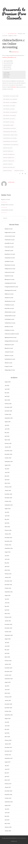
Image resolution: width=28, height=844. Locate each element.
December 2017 (8, 747)
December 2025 (8, 407)
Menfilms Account (9, 326)
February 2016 (8, 827)
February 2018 (8, 740)
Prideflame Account (9, 305)
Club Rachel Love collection (10, 99)
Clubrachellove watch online (10, 134)
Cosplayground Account (10, 283)
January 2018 (8, 744)
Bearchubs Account (9, 308)
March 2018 (7, 736)
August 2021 (7, 595)
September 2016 (9, 801)
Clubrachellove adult (8, 125)
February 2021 (8, 617)
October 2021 (8, 588)
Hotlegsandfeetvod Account (11, 341)
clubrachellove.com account (10, 141)
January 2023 (8, 534)
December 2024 (8, 450)
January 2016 (8, 830)
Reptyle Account (5, 199)
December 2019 (8, 668)
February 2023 (8, 530)
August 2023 (7, 508)
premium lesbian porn (8, 157)
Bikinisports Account (9, 279)
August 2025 (7, 421)
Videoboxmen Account (10, 301)
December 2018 (8, 704)
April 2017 (7, 776)
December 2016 (8, 791)
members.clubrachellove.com (9, 57)
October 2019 (8, 675)
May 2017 (7, 773)
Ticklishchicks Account (10, 323)
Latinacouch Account (9, 272)
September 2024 (9, 461)
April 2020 (7, 653)
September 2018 (9, 715)
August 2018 (7, 718)
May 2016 (7, 816)
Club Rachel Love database (10, 102)
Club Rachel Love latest (9, 105)
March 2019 (7, 693)
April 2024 (7, 479)
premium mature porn (8, 160)
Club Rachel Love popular (9, 115)
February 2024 (8, 487)
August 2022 (7, 552)
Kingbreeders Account (7, 204)
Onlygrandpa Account (10, 370)
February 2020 (8, 660)
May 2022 (7, 563)
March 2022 (7, 570)
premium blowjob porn (8, 154)
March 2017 (7, 780)
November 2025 (8, 411)
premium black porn (8, 151)
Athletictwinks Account (10, 312)
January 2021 (8, 620)
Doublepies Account (9, 330)
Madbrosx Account (9, 294)
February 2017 (8, 783)
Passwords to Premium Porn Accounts (14, 13)
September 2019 (9, 678)
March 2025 (7, 439)
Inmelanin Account (9, 276)
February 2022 (8, 573)
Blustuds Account (9, 348)
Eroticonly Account (9, 247)
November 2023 (8, 497)
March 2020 (7, 657)
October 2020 (8, 631)
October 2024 (8, 458)
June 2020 (7, 646)
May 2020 (7, 649)
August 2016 (7, 805)
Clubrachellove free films (9, 128)
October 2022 (8, 544)
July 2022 (7, 555)
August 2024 (7, 465)
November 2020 (8, 628)
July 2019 (7, 686)
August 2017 (7, 762)
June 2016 (7, 812)
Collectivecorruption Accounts (12, 333)
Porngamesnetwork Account (11, 286)
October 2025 (8, 414)
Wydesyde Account (9, 344)
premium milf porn (7, 164)
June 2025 (7, 429)
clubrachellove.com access (10, 138)
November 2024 (8, 454)
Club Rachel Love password (10, 112)
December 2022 (8, 537)
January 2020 (8, 664)
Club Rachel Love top (8, 122)
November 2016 (8, 794)
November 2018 (8, 707)
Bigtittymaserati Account (10, 337)
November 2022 (8, 541)
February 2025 (8, 443)
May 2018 (7, 729)
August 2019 (7, 682)
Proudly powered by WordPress (9, 838)
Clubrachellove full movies (9, 131)
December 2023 (8, 494)
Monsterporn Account (10, 265)
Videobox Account (9, 297)
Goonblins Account (9, 261)
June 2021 (7, 602)
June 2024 (7, 472)
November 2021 (8, 584)
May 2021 (7, 606)
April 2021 (7, 610)
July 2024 (7, 468)
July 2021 (7, 599)
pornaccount (13, 33)
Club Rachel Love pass (8, 109)
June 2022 (7, 559)
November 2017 (8, 751)
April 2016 (7, 820)
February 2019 (8, 696)
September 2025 (9, 418)
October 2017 (8, 754)
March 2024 (7, 483)
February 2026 (8, 403)
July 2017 (7, 765)
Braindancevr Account (10, 254)
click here (13, 87)
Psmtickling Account (9, 319)
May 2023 (7, 519)
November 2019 (8, 671)
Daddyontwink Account (10, 315)
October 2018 (8, 711)
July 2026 (7, 385)
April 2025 (7, 436)
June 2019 (7, 689)
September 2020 (9, 635)
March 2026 (7, 400)
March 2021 (7, 613)
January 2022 (8, 577)
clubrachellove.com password (10, 144)
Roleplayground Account (10, 290)
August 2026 (7, 382)
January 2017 (8, 787)
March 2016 (7, 823)
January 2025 (8, 447)
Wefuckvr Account (9, 355)
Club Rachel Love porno (9, 118)
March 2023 (7, 526)
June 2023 (7, 515)
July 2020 (7, 642)
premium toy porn (18, 170)
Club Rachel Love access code (10, 96)
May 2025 (7, 432)
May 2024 (7, 476)
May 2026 (7, 392)
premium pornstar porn (9, 167)
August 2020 (7, 639)
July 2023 (7, 512)
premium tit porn (7, 170)
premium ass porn (7, 147)
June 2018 (7, 725)
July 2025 (7, 425)
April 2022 (7, 566)
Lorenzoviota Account (7, 210)
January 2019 (8, 700)
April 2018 (7, 733)
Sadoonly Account (9, 250)
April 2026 (7, 396)
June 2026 (7, 389)
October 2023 (8, 501)
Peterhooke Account (9, 239)
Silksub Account (8, 362)
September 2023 (9, 505)
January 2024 (8, 490)
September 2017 (9, 758)
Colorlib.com (14, 841)
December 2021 (8, 581)
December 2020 (8, 624)
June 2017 (7, 769)
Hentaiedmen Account (10, 359)
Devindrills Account (9, 243)
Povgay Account (8, 366)
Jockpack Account (9, 352)
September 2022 (9, 548)
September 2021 (9, 591)
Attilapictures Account (10, 268)
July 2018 (7, 722)
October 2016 (8, 798)
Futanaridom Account (10, 257)
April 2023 (7, 523)
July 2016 (7, 809)
